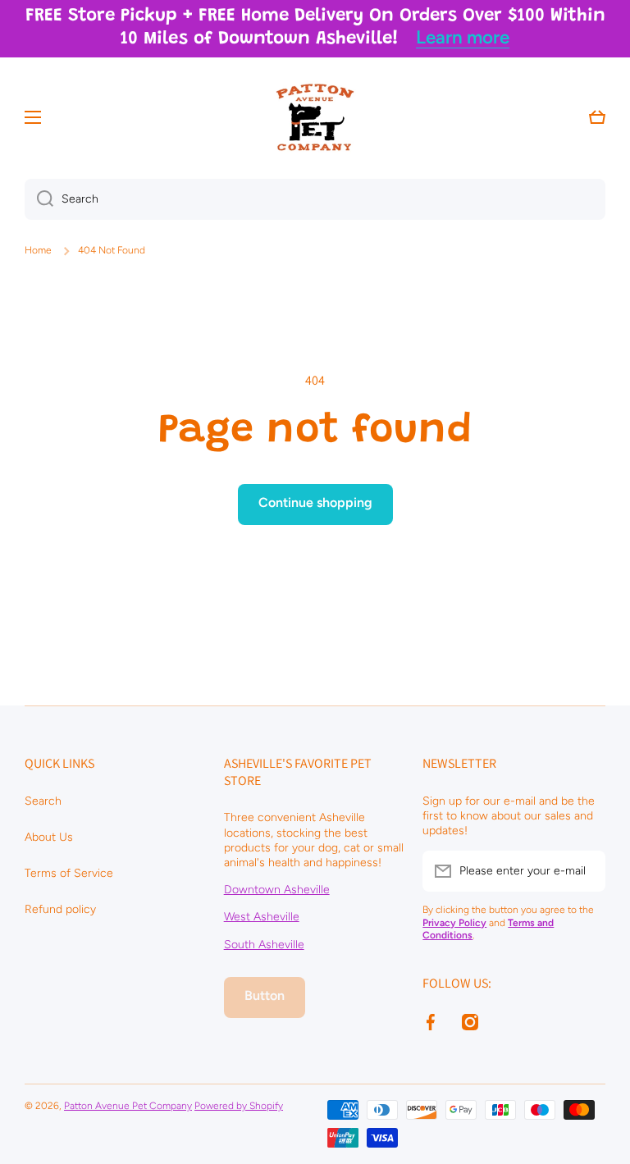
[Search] (39, 199)
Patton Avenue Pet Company (128, 1106)
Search (43, 801)
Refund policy (60, 909)
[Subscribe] (584, 871)
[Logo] (315, 117)
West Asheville (261, 917)
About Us (49, 837)
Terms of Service (69, 873)
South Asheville (264, 945)
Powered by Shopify (238, 1106)
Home (38, 250)
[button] (597, 117)
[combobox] (315, 199)
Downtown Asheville (277, 890)
